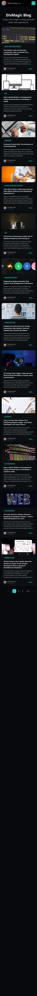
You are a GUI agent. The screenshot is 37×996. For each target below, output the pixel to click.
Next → (29, 591)
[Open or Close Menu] (33, 3)
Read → (31, 69)
